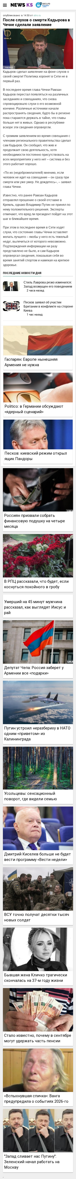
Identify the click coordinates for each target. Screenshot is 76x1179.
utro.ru (37, 15)
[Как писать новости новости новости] (22, 5)
